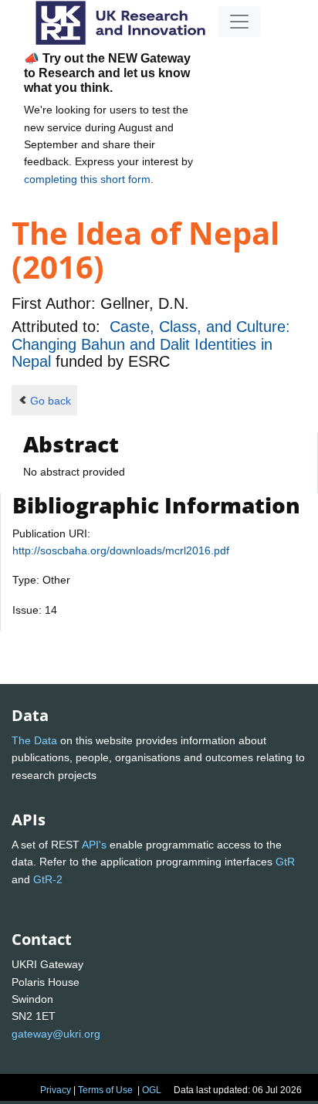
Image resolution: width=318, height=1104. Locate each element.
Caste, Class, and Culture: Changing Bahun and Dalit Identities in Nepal (151, 344)
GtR (285, 861)
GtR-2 (48, 879)
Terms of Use (105, 1090)
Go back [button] (50, 401)
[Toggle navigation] (239, 21)
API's (94, 844)
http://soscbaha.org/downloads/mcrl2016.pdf (120, 550)
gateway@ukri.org (56, 1034)
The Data (34, 740)
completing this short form (87, 179)
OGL (151, 1090)
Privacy (55, 1090)
